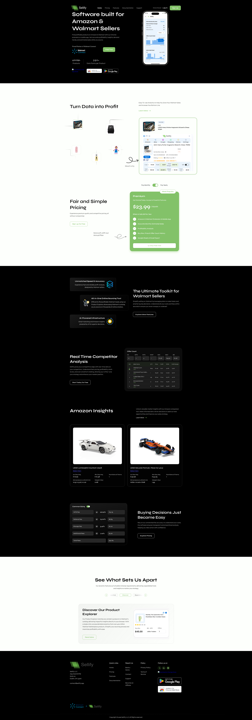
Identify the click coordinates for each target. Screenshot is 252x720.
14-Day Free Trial (154, 245)
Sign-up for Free (78, 224)
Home (99, 8)
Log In (165, 8)
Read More (89, 637)
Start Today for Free (80, 382)
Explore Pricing (146, 536)
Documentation (127, 8)
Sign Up (175, 8)
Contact (128, 674)
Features (116, 8)
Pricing (107, 8)
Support (139, 8)
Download (157, 8)
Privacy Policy (146, 667)
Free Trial (109, 49)
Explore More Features (144, 314)
